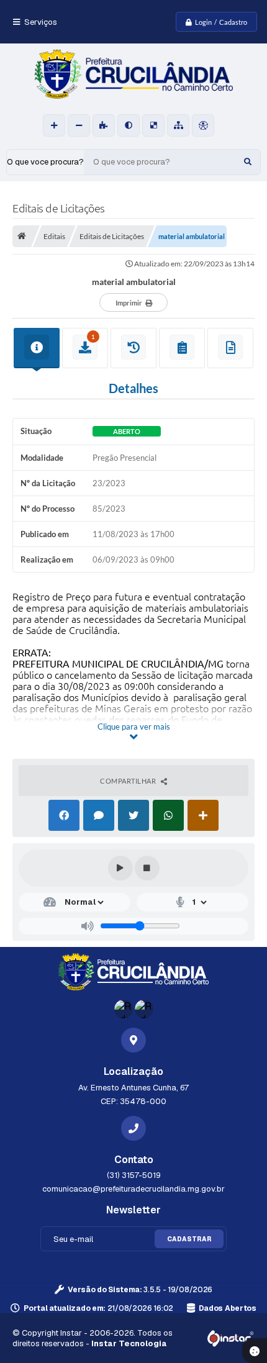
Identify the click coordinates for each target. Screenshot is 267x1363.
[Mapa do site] (178, 125)
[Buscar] (247, 162)
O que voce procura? (45, 161)
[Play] (120, 868)
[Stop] (147, 868)
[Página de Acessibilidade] (203, 125)
